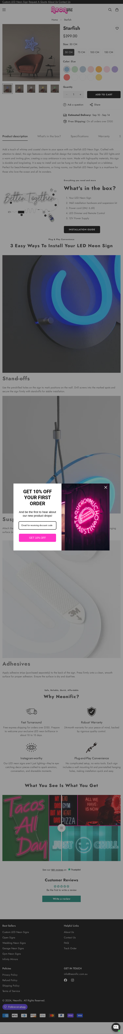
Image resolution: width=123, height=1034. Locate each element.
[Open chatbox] (115, 1027)
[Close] (106, 487)
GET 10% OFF (37, 537)
